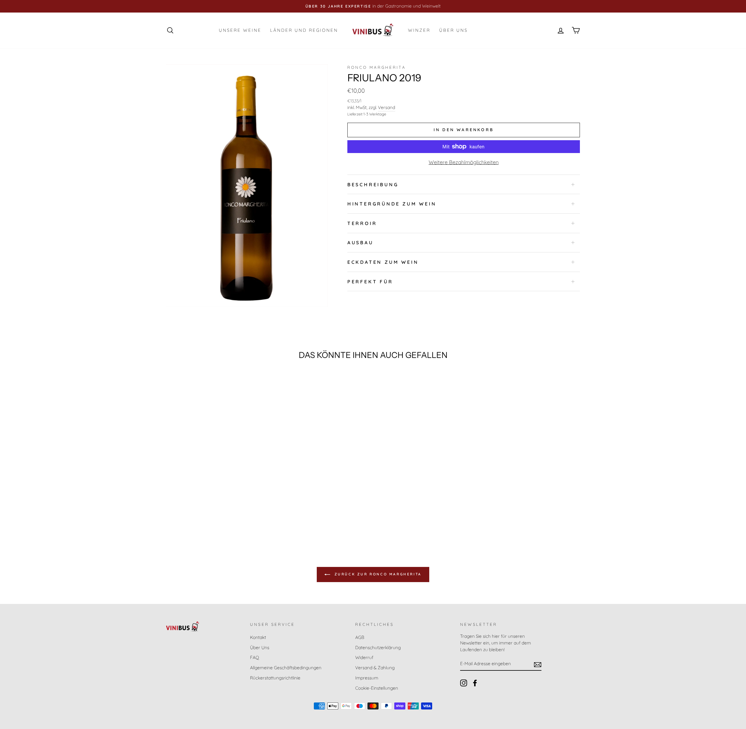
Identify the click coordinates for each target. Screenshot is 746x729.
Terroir (362, 223)
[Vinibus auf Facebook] (474, 682)
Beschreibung (373, 184)
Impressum (366, 678)
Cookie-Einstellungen (376, 688)
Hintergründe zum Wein (392, 204)
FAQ (254, 657)
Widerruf (364, 657)
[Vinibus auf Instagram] (463, 682)
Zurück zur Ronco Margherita (377, 574)
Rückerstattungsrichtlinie (275, 678)
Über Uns (453, 30)
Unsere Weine (240, 30)
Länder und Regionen (304, 30)
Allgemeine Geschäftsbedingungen (285, 667)
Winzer (419, 30)
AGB (359, 637)
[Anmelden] (537, 664)
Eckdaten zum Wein (383, 262)
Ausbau (360, 242)
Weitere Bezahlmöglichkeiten (464, 162)
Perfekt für (370, 281)
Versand (386, 107)
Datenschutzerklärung (378, 647)
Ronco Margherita (376, 67)
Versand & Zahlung (375, 667)
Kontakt (258, 637)
